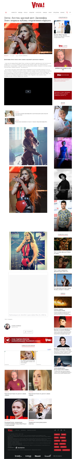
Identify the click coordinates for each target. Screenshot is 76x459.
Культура (57, 440)
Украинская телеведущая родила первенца (38, 423)
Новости (57, 434)
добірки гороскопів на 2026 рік (63, 69)
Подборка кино (63, 234)
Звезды (63, 434)
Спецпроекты (63, 17)
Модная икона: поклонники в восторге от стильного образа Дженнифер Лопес (31, 121)
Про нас (17, 430)
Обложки (63, 446)
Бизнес (56, 446)
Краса (56, 437)
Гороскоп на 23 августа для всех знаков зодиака (15, 394)
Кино (56, 443)
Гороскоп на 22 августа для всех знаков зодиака (39, 394)
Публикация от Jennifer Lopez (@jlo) (22, 315)
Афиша (63, 293)
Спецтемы (62, 443)
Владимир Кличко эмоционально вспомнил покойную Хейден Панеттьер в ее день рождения (15, 424)
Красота (6, 55)
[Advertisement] (28, 222)
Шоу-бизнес (7, 420)
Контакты (23, 430)
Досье (63, 102)
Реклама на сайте (31, 430)
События (63, 437)
